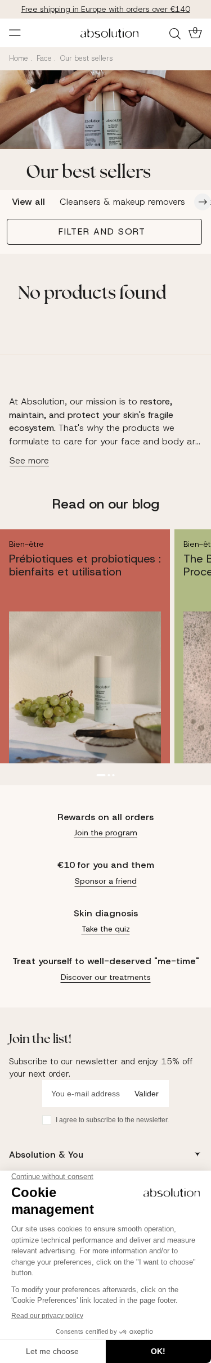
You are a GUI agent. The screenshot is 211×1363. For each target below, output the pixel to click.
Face (44, 58)
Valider (146, 1093)
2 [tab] (109, 775)
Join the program (105, 832)
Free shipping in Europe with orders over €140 (105, 9)
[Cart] (194, 32)
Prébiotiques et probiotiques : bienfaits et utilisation (85, 565)
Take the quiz (106, 929)
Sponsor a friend (106, 881)
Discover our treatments (106, 977)
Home (18, 58)
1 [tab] (101, 775)
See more (29, 460)
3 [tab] (114, 775)
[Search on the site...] (176, 33)
